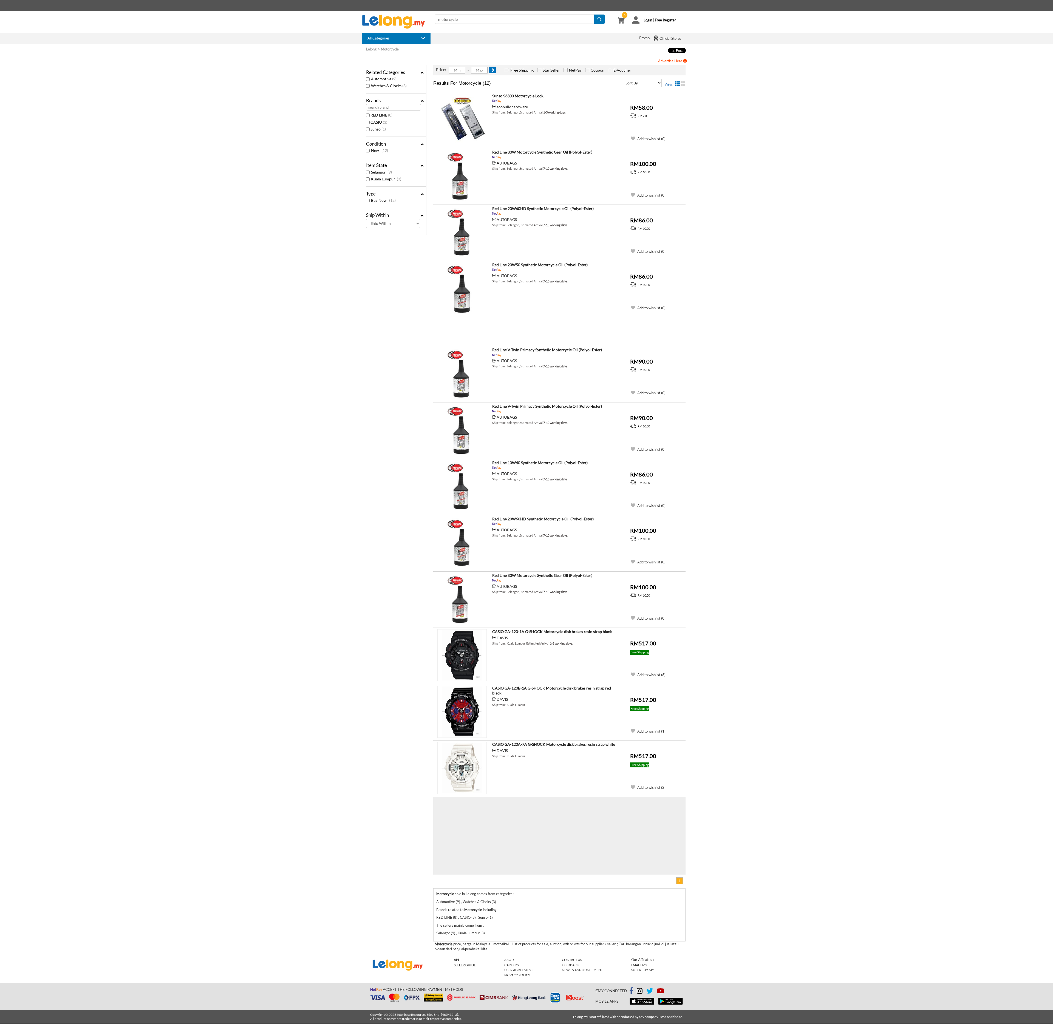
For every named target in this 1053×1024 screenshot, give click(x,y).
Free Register (665, 20)
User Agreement (518, 970)
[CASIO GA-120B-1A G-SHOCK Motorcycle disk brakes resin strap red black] (462, 712)
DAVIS (502, 638)
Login (648, 20)
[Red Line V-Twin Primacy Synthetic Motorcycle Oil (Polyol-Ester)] (462, 373)
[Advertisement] (533, 331)
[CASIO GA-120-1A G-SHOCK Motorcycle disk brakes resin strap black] (462, 655)
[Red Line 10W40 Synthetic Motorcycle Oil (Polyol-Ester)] (462, 486)
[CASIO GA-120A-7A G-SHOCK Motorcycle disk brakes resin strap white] (462, 768)
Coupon (597, 70)
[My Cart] (621, 21)
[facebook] (631, 991)
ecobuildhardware (512, 106)
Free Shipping (522, 70)
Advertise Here (670, 61)
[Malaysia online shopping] (396, 22)
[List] (677, 83)
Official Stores (670, 38)
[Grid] (683, 83)
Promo (644, 38)
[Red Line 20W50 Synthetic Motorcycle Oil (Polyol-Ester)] (462, 288)
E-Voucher (622, 70)
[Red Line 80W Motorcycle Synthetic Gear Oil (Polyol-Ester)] (462, 176)
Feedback (570, 965)
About (510, 960)
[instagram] (639, 992)
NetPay (575, 70)
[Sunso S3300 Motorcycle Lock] (462, 119)
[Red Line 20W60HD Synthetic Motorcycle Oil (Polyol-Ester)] (462, 232)
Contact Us (572, 960)
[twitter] (649, 992)
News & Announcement (582, 970)
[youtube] (660, 992)
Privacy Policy (517, 975)
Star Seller (551, 70)
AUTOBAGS (507, 163)
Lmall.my (639, 965)
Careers (511, 965)
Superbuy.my (642, 970)
